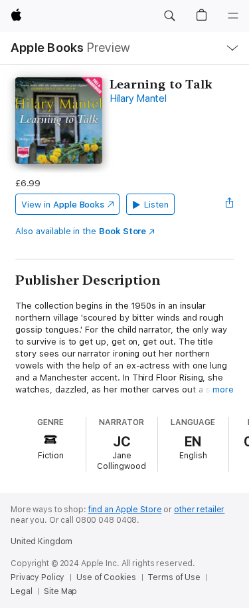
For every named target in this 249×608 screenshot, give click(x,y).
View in (62, 205)
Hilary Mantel (138, 98)
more (223, 389)
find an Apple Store (125, 509)
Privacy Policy (37, 577)
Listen (156, 205)
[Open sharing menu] (229, 204)
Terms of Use (174, 577)
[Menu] (233, 16)
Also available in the (80, 231)
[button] (169, 16)
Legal (21, 591)
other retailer (199, 509)
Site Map (60, 591)
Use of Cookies (105, 577)
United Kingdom (41, 541)
